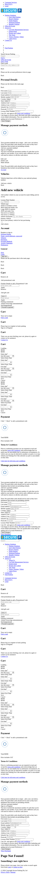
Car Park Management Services (19, 29)
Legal (6, 6)
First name (4, 91)
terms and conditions (23, 113)
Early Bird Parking (15, 17)
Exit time (4, 373)
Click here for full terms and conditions (13, 461)
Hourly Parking (14, 19)
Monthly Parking (14, 24)
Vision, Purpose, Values (16, 37)
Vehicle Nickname (6, 216)
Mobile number (5, 97)
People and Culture (15, 33)
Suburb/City (4, 107)
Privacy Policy (5, 872)
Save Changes (6, 121)
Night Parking (13, 21)
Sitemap (12, 872)
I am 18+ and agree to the (15, 113)
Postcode (3, 109)
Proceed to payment (7, 307)
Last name (4, 93)
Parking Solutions (10, 15)
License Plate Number (8, 111)
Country (3, 99)
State (2, 101)
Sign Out (4, 256)
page (9, 867)
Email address (5, 95)
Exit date (4, 366)
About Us (8, 28)
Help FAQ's (8, 4)
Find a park (4, 318)
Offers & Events (10, 26)
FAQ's (3, 58)
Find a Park (4, 61)
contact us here (17, 867)
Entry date (4, 354)
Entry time (4, 360)
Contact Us (8, 40)
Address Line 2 (5, 105)
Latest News (13, 38)
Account (3, 170)
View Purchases (6, 534)
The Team (12, 35)
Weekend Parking (14, 22)
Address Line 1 (5, 103)
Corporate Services (11, 2)
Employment (13, 31)
